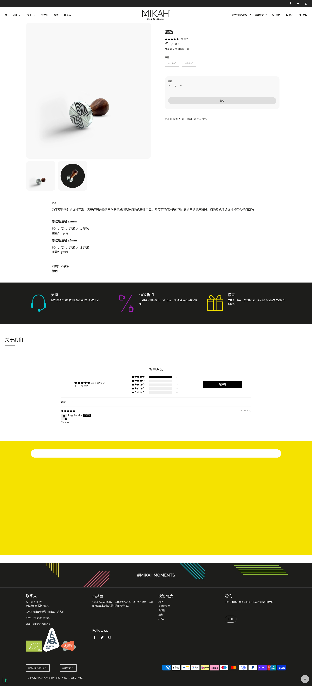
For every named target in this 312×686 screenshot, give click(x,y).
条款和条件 (164, 606)
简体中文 (259, 15)
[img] (68, 411)
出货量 (161, 610)
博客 (56, 15)
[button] (172, 39)
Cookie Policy (76, 677)
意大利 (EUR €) (240, 15)
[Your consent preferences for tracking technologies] (6, 680)
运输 (174, 49)
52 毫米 (172, 63)
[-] (169, 85)
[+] (181, 85)
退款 (160, 614)
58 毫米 (189, 63)
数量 (170, 81)
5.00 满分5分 (98, 383)
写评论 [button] (222, 384)
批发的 (44, 15)
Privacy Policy (59, 677)
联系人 (67, 15)
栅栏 (160, 602)
